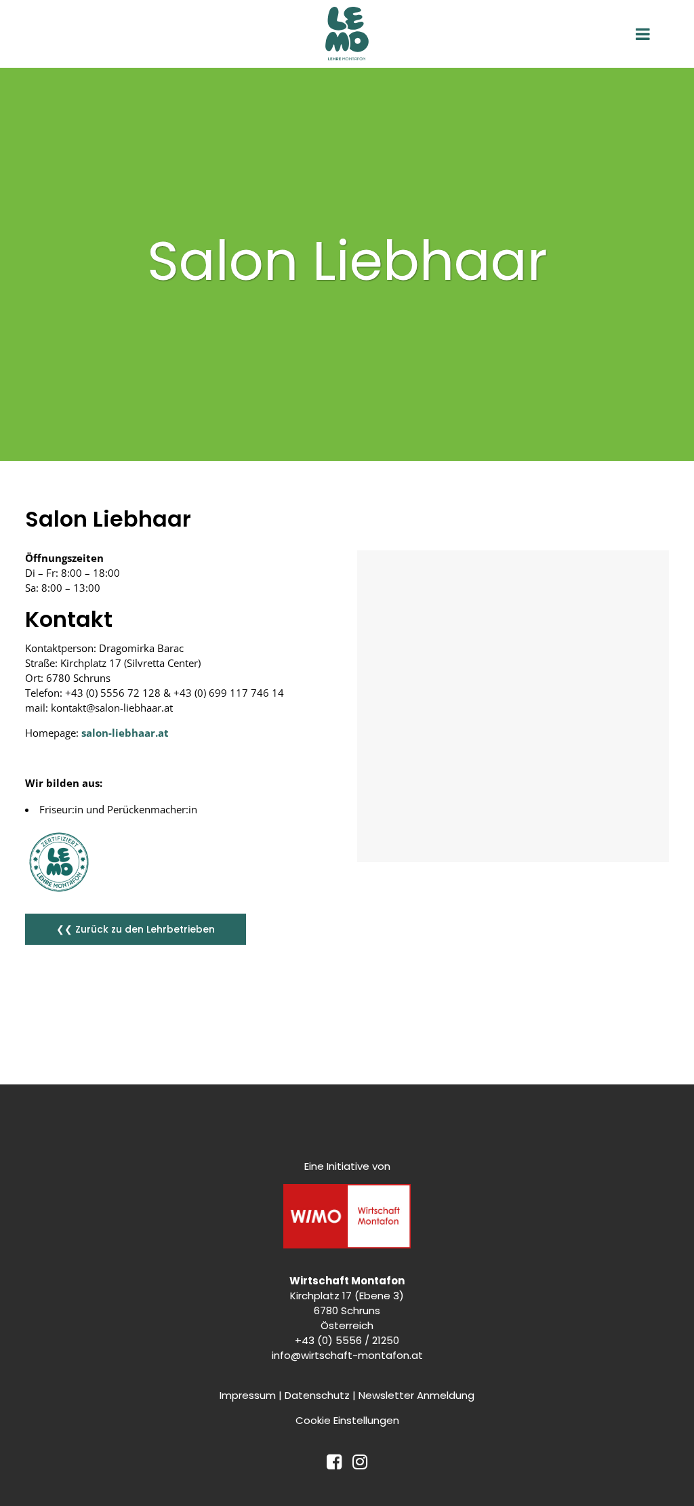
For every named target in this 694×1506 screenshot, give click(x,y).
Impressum (248, 1395)
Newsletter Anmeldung (416, 1395)
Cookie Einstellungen (347, 1420)
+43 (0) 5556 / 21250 (347, 1340)
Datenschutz (317, 1395)
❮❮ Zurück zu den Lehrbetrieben (135, 929)
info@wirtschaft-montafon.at (347, 1355)
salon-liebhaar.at (125, 732)
